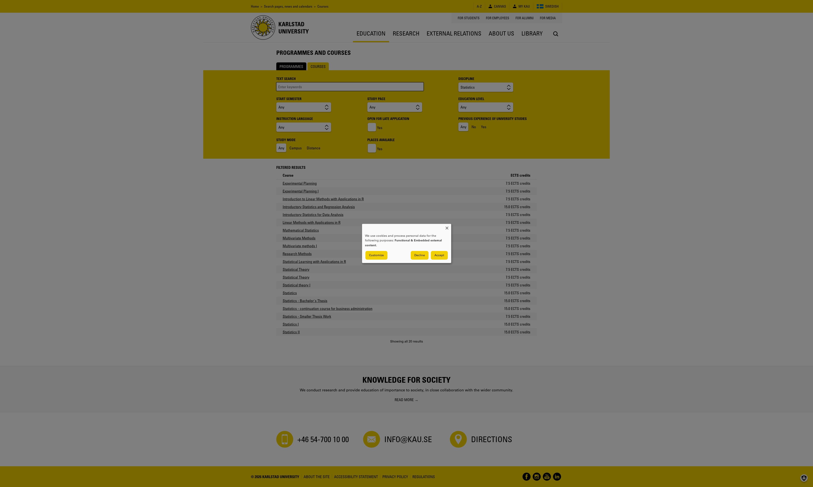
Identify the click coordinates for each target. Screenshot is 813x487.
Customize (376, 255)
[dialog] (406, 243)
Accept (439, 255)
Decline (419, 255)
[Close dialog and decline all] (447, 226)
